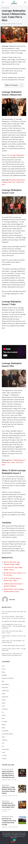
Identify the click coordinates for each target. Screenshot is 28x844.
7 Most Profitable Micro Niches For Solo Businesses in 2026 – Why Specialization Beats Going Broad (14, 626)
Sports (3, 737)
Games (3, 703)
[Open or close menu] (3, 2)
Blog (3, 681)
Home (3, 706)
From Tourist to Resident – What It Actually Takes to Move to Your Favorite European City (13, 617)
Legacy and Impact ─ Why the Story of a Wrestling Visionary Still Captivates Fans (12, 654)
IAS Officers (5, 709)
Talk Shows (4, 740)
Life (3, 712)
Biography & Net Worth (8, 678)
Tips (3, 746)
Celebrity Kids (5, 690)
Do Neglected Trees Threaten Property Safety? (13, 621)
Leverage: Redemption (17, 155)
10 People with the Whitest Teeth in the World (13, 645)
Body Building (5, 684)
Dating (3, 694)
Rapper (4, 724)
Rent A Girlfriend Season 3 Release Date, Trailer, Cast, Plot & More (14, 462)
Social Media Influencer (7, 734)
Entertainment (5, 8)
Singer (3, 728)
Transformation (5, 749)
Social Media (5, 731)
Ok (14, 840)
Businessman (5, 687)
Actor (3, 666)
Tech (3, 743)
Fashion (4, 700)
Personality (4, 721)
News (3, 718)
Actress (4, 669)
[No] (13, 842)
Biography (4, 675)
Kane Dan (4, 23)
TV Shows (4, 755)
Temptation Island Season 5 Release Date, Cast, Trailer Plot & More (13, 182)
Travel (3, 752)
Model (3, 715)
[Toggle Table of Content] (20, 85)
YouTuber (4, 758)
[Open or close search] (25, 2)
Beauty (3, 672)
